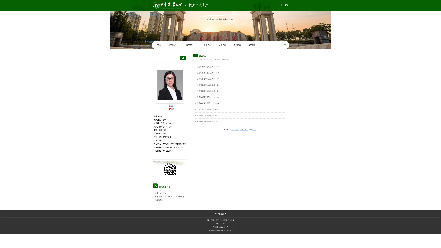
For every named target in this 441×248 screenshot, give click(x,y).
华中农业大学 (220, 214)
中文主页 (210, 59)
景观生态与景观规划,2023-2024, (208, 109)
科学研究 (172, 45)
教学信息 (190, 45)
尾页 (246, 129)
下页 (241, 129)
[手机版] (280, 6)
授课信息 (226, 59)
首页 (159, 45)
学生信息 (237, 45)
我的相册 (252, 45)
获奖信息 (207, 45)
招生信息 (222, 45)
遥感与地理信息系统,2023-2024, (208, 67)
